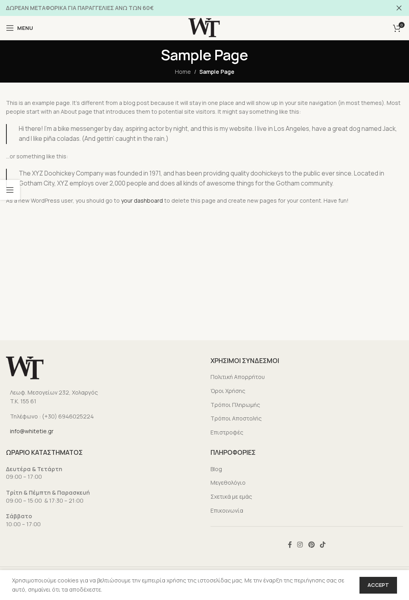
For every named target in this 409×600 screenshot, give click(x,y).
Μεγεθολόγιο (228, 482)
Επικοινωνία (226, 510)
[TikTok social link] (322, 545)
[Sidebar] (10, 190)
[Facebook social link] (289, 545)
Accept (378, 584)
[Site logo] (204, 27)
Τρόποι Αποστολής (236, 418)
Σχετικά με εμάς (231, 496)
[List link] (102, 397)
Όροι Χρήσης (227, 391)
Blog (216, 469)
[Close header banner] (399, 8)
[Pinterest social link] (311, 545)
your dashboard (142, 200)
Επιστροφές (226, 432)
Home (183, 71)
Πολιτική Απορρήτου (237, 377)
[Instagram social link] (300, 545)
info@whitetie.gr (32, 431)
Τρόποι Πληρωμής (235, 405)
